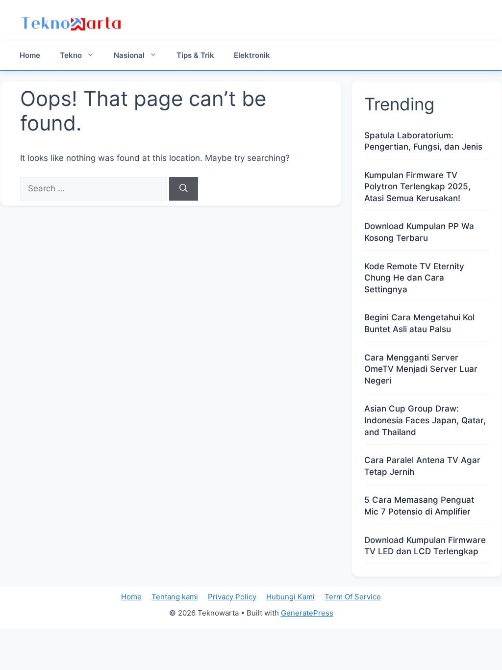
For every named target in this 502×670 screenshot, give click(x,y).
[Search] (183, 189)
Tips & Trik (195, 55)
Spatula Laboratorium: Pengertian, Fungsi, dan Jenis (423, 141)
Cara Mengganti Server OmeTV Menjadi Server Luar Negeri (420, 369)
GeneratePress (307, 613)
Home (30, 55)
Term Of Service (353, 596)
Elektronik (252, 55)
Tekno (71, 55)
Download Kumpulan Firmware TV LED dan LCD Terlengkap (425, 546)
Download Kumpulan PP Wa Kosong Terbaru (419, 232)
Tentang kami (174, 596)
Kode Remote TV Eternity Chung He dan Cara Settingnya (414, 278)
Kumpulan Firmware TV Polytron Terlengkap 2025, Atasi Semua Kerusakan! (417, 187)
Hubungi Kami (290, 596)
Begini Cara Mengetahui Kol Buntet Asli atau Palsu (419, 323)
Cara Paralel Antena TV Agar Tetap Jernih (422, 466)
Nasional (129, 55)
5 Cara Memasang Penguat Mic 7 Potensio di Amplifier (419, 505)
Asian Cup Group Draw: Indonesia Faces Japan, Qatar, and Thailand (425, 420)
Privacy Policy (232, 596)
